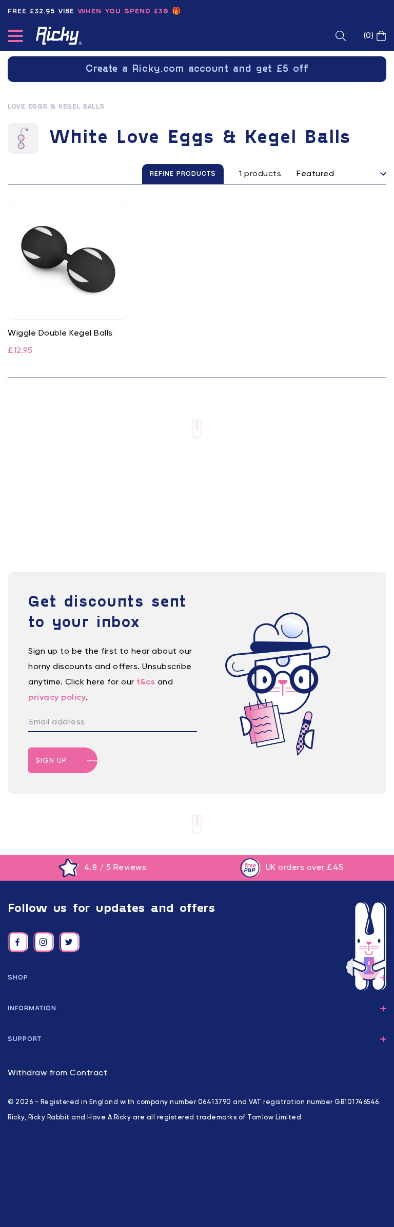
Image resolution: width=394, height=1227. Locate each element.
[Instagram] (43, 942)
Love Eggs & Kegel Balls (56, 107)
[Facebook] (18, 942)
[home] (59, 36)
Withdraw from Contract (57, 1073)
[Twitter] (69, 942)
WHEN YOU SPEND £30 (123, 11)
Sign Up (51, 760)
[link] (67, 279)
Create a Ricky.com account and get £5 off (197, 69)
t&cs (145, 682)
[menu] (15, 38)
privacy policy (57, 698)
